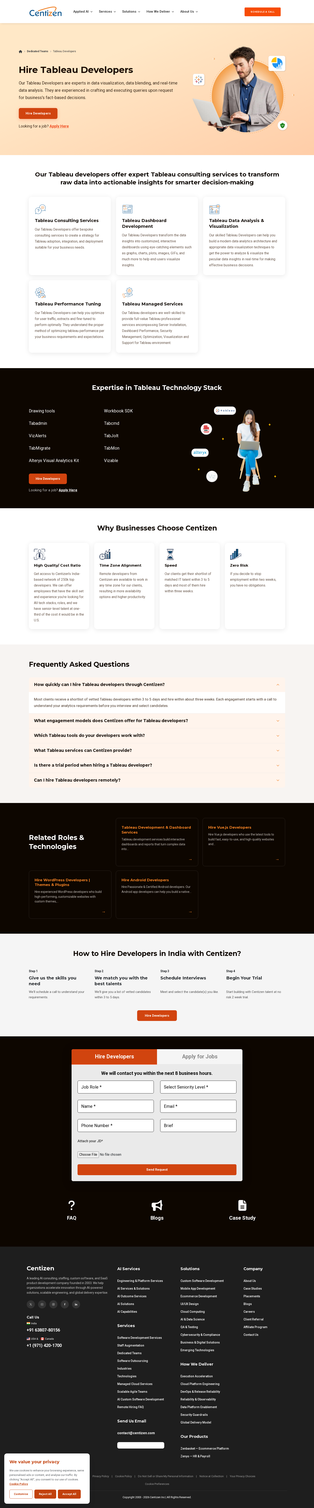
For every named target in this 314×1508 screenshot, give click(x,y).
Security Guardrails (194, 1414)
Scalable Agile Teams (132, 1391)
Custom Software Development (202, 1281)
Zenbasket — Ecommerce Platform (204, 1448)
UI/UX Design (189, 1304)
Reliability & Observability (198, 1399)
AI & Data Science (192, 1319)
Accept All (69, 1494)
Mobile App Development (197, 1288)
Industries (124, 1368)
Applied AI (81, 11)
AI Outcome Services (132, 1296)
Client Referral (254, 1319)
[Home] (20, 51)
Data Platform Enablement (198, 1407)
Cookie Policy (123, 1476)
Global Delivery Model (195, 1422)
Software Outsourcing (132, 1361)
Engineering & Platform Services (140, 1281)
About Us (187, 11)
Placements (252, 1296)
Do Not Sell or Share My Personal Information (165, 1476)
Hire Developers (38, 113)
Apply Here (59, 126)
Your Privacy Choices (242, 1476)
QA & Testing (189, 1327)
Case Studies (253, 1288)
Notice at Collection (212, 1476)
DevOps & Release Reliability (200, 1391)
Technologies (126, 1376)
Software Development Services (139, 1337)
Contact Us (251, 1334)
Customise (21, 1494)
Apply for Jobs (199, 1056)
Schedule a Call (263, 11)
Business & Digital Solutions (200, 1342)
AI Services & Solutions (133, 1288)
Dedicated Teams (37, 51)
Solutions (129, 11)
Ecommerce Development (198, 1296)
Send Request (157, 1170)
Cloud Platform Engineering (200, 1384)
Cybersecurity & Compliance (200, 1334)
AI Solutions (125, 1304)
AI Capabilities (127, 1311)
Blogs (248, 1304)
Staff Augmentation (130, 1345)
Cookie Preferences (157, 1484)
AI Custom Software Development (140, 1399)
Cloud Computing (192, 1311)
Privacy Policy (100, 1476)
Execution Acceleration (196, 1376)
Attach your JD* (90, 1141)
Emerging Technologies (197, 1350)
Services (105, 11)
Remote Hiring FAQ (130, 1407)
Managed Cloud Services (135, 1384)
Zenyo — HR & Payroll (195, 1456)
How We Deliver (158, 11)
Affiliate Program (255, 1327)
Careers (249, 1311)
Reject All (45, 1494)
